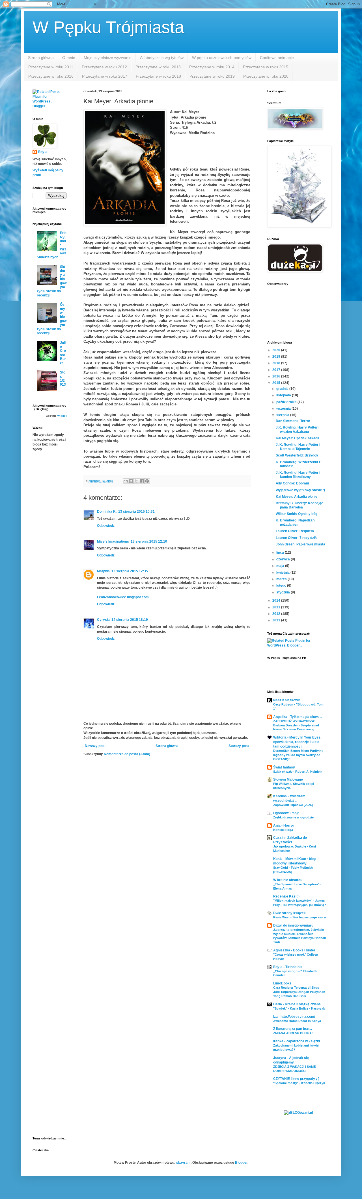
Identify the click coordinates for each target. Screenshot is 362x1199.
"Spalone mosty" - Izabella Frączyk (299, 1083)
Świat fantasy (284, 767)
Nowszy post (95, 746)
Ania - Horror (283, 825)
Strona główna (41, 57)
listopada (284, 395)
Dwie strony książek (289, 913)
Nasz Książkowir (286, 700)
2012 (276, 614)
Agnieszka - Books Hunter (294, 950)
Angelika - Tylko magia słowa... (297, 717)
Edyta (43, 152)
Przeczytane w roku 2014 (211, 67)
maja (280, 566)
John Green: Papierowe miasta (300, 544)
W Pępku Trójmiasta (108, 27)
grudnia (282, 389)
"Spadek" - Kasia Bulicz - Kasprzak (299, 1008)
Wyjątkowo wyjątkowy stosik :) (300, 490)
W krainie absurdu (287, 880)
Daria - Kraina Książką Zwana (297, 1004)
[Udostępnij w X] (136, 481)
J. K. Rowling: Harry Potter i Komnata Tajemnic (298, 447)
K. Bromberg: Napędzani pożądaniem (295, 522)
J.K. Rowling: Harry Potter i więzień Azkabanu (297, 429)
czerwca (283, 559)
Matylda (103, 571)
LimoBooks (282, 983)
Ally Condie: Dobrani (292, 483)
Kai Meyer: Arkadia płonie (296, 497)
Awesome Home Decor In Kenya (297, 1021)
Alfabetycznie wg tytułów (162, 57)
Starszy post (239, 746)
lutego (281, 586)
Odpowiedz (106, 526)
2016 (276, 376)
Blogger (241, 1163)
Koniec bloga (283, 829)
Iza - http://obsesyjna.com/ (294, 1017)
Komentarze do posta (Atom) (127, 754)
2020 (276, 350)
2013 (276, 607)
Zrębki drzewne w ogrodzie (293, 817)
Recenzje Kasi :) (286, 896)
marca (282, 579)
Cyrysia (103, 620)
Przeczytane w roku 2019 (212, 76)
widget (61, 415)
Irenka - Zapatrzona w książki (296, 1041)
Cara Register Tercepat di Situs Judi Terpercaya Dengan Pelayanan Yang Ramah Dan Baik (299, 992)
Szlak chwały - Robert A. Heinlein (297, 771)
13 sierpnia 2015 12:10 (149, 541)
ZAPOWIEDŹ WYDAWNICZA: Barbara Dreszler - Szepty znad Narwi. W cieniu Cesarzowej (296, 725)
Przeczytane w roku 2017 (104, 76)
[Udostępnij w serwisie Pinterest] (147, 481)
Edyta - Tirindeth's (287, 967)
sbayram (183, 1163)
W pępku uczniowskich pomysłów (221, 57)
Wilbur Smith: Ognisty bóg (296, 514)
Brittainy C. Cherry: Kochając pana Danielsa (299, 505)
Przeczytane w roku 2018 (158, 76)
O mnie (68, 57)
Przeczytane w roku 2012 (104, 67)
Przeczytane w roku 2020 (265, 76)
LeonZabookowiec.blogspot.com (123, 597)
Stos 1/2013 (63, 378)
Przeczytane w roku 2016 (51, 76)
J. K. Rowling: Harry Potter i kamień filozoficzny (298, 475)
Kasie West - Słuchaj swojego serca (299, 917)
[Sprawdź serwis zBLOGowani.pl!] (298, 1113)
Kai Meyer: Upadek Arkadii (297, 438)
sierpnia (283, 415)
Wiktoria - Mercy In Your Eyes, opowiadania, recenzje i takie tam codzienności (297, 741)
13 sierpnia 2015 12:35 (129, 571)
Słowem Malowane (288, 779)
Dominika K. (107, 512)
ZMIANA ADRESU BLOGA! (293, 1033)
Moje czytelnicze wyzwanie (108, 57)
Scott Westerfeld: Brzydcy (297, 455)
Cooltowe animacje (277, 57)
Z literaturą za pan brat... (292, 1029)
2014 (276, 600)
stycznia (283, 592)
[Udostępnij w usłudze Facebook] (142, 481)
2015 (276, 383)
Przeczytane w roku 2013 (158, 67)
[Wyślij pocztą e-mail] (125, 481)
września (284, 408)
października (287, 402)
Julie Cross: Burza (63, 353)
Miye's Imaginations (113, 541)
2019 (276, 357)
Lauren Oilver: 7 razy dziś (296, 538)
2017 (276, 370)
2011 (276, 620)
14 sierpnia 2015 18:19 (129, 620)
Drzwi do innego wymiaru (293, 925)
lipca (280, 552)
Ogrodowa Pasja (286, 813)
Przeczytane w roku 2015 (265, 67)
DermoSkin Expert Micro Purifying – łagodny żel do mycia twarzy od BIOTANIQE (299, 755)
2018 (276, 363)
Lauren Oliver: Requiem (295, 531)
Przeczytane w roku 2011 (50, 67)
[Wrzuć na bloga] (131, 481)
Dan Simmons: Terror (293, 421)
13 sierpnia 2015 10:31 (136, 512)
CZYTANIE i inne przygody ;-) (296, 1079)
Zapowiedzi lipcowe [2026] (293, 805)
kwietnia (283, 573)
